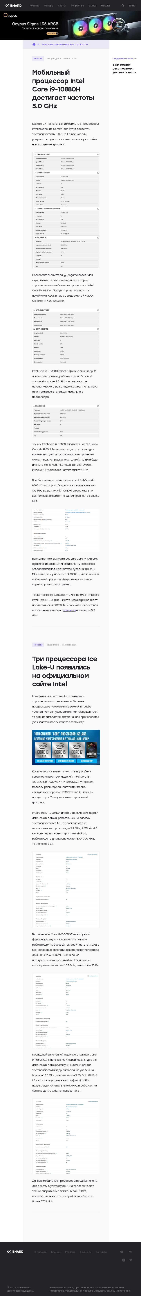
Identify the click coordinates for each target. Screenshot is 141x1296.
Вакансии (85, 1251)
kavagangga (53, 58)
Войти (132, 5)
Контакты (101, 1251)
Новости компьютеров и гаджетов (64, 44)
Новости (34, 5)
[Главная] (33, 44)
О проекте (40, 1251)
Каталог (105, 5)
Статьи (62, 5)
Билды (92, 5)
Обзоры (48, 5)
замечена (69, 610)
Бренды (56, 1251)
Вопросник (77, 5)
